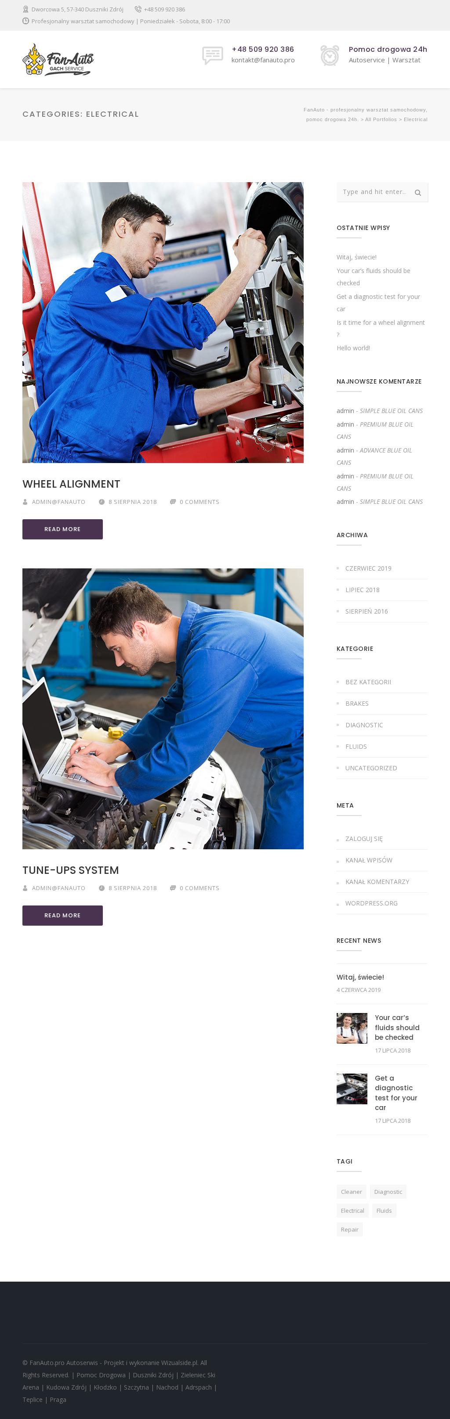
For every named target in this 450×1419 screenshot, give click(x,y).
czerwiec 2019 (368, 568)
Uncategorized (371, 768)
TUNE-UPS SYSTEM (70, 870)
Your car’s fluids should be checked (397, 1027)
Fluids (356, 746)
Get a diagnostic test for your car (396, 1093)
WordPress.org (371, 903)
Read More (62, 529)
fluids (384, 1210)
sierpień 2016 (366, 611)
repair (350, 1229)
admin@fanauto (59, 502)
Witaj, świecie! (357, 257)
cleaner (351, 1192)
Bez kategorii (368, 682)
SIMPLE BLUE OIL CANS (391, 410)
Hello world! (353, 348)
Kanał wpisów (368, 860)
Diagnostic (364, 725)
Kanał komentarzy (377, 881)
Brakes (357, 703)
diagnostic (388, 1192)
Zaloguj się (364, 838)
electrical (352, 1210)
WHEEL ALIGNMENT (71, 484)
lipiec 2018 (362, 590)
